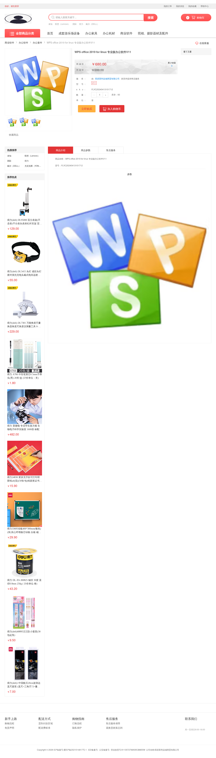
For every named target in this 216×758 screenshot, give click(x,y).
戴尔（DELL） (92, 23)
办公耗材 (109, 33)
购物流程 (9, 723)
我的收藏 (192, 6)
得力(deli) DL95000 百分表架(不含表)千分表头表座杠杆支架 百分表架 (24, 223)
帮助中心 (205, 6)
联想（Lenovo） (62, 23)
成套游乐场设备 (69, 33)
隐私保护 (77, 727)
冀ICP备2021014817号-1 (75, 749)
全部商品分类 (25, 33)
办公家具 (91, 33)
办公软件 (23, 42)
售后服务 (111, 150)
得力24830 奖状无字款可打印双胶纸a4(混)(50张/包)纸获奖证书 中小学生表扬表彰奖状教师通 (23, 481)
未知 (50, 23)
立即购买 (86, 109)
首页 (50, 33)
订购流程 (77, 723)
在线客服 (204, 43)
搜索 (151, 17)
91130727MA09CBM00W (133, 749)
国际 (75, 23)
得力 (81, 23)
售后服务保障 (113, 723)
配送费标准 (44, 727)
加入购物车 (114, 109)
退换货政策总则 (114, 727)
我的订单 (168, 6)
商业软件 (126, 33)
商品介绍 (60, 150)
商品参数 (85, 150)
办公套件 (37, 42)
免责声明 (9, 727)
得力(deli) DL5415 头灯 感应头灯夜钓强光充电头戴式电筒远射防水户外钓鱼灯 (24, 275)
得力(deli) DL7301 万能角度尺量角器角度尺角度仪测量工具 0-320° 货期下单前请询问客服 (24, 326)
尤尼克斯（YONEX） (34, 165)
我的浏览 (180, 6)
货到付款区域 (45, 723)
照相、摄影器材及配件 (153, 33)
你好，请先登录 (12, 6)
